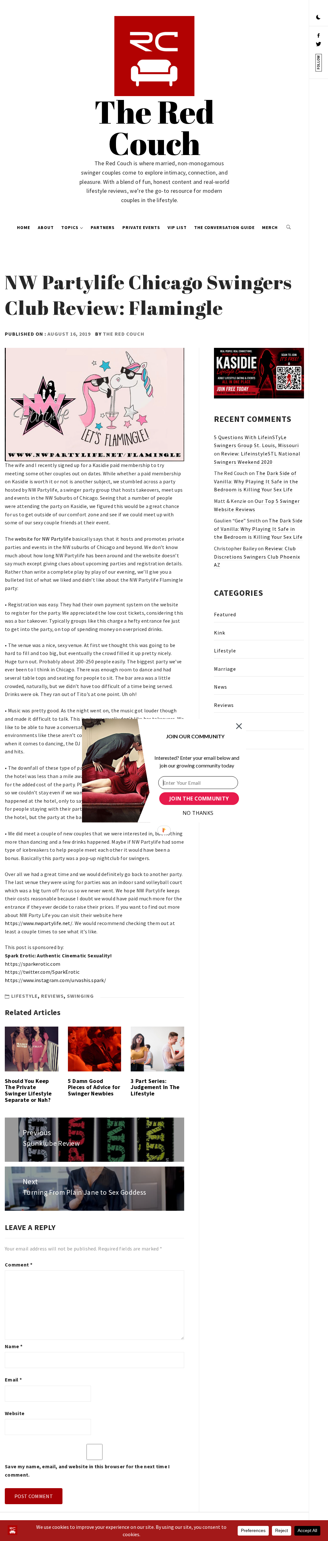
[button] (195, 736)
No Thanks (198, 812)
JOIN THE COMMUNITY (199, 798)
